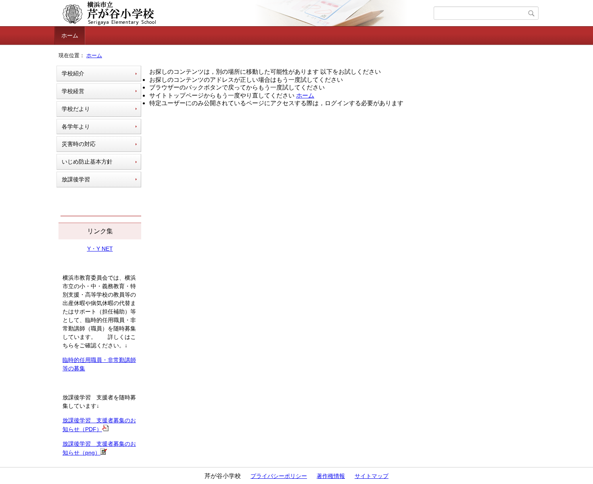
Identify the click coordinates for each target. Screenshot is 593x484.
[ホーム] (245, 13)
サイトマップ (371, 476)
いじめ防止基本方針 (87, 161)
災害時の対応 (79, 144)
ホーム (69, 35)
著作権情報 (331, 476)
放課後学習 (76, 179)
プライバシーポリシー (279, 476)
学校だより (76, 109)
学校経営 (73, 91)
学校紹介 (73, 73)
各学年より (76, 126)
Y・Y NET (100, 248)
